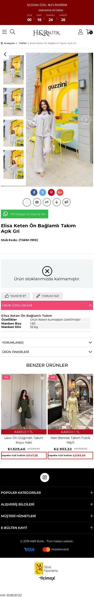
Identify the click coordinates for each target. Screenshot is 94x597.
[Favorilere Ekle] (27, 202)
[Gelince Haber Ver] (66, 202)
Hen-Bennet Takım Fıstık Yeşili (70, 440)
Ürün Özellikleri (17, 305)
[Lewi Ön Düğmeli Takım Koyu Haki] (24, 401)
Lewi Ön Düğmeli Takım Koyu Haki (23, 440)
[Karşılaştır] (47, 202)
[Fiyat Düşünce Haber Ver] (57, 202)
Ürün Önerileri (15, 352)
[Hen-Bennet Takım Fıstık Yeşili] (70, 401)
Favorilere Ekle (42, 378)
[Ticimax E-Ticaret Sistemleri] (47, 578)
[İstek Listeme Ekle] (37, 202)
